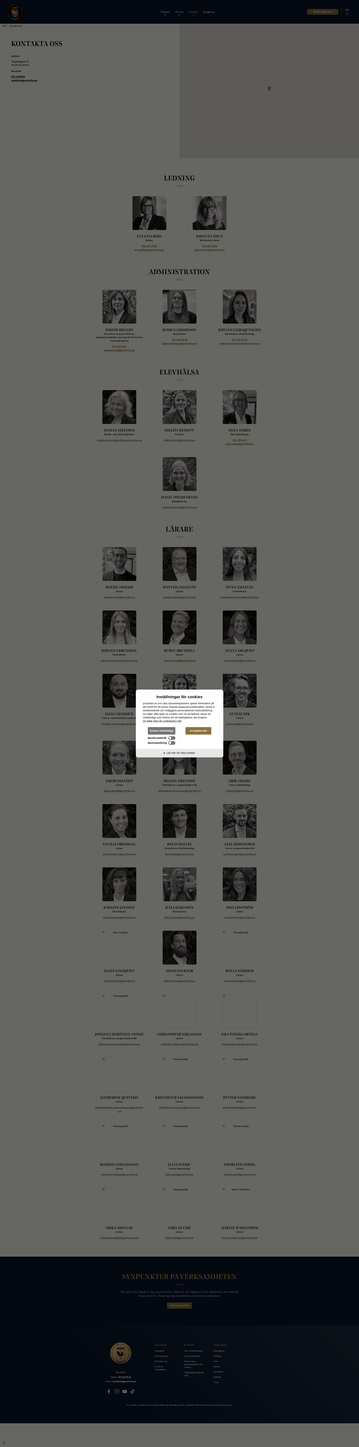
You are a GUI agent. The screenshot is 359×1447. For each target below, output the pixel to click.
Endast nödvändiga (161, 730)
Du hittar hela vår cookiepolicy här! (162, 721)
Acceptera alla (198, 730)
